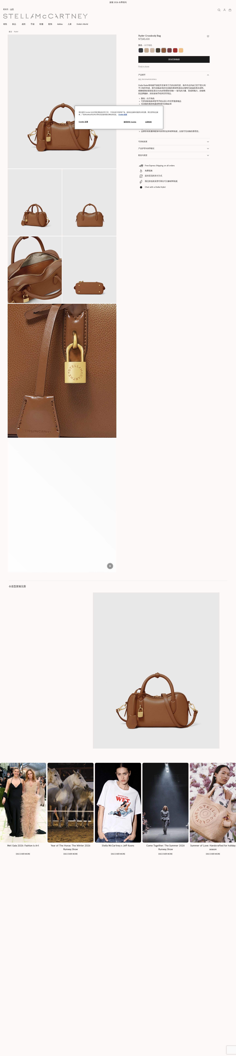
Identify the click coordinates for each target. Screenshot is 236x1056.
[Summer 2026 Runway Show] (165, 803)
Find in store (143, 67)
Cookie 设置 (83, 122)
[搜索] (219, 10)
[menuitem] (14, 24)
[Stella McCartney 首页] (45, 16)
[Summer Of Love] (213, 803)
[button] (62, 101)
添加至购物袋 (174, 59)
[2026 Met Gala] (23, 803)
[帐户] (224, 9)
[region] (119, 117)
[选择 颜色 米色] (152, 50)
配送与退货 (142, 155)
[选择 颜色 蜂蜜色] (181, 50)
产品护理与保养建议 (146, 148)
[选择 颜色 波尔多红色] (169, 50)
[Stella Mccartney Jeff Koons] (118, 803)
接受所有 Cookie (130, 122)
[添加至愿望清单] (208, 36)
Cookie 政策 (122, 114)
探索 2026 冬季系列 (118, 2)
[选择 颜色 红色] (175, 50)
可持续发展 (142, 142)
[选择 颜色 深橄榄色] (158, 50)
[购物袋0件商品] (230, 10)
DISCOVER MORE (23, 854)
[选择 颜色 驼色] (146, 50)
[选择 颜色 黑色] (140, 50)
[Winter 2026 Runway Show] (71, 803)
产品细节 (141, 75)
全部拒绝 (148, 122)
